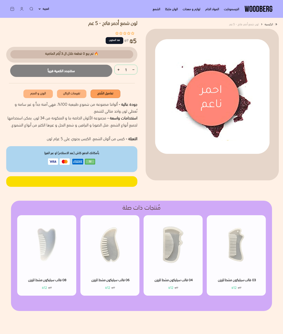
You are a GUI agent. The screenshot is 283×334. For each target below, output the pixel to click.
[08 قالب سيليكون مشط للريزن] (46, 244)
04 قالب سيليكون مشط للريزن (174, 280)
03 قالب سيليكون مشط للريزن (237, 280)
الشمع (156, 9)
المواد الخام (212, 9)
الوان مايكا (171, 9)
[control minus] (133, 69)
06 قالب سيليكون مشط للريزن (110, 280)
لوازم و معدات (191, 9)
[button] (124, 33)
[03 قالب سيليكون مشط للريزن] (236, 244)
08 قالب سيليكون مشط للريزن (47, 280)
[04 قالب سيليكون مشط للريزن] (173, 244)
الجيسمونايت (231, 9)
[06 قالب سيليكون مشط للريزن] (109, 244)
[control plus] (118, 69)
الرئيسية (269, 24)
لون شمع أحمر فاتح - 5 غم (244, 24)
